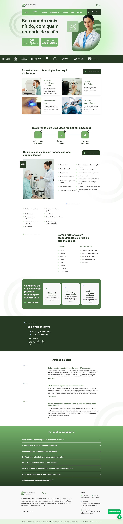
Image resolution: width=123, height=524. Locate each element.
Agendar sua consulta (93, 71)
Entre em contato (94, 12)
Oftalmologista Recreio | (33, 521)
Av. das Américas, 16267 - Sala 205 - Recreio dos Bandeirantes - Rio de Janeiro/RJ (91, 505)
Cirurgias (65, 12)
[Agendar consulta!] (119, 517)
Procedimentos (54, 12)
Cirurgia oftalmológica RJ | (58, 521)
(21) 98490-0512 (85, 497)
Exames (44, 12)
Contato (79, 12)
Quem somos (35, 12)
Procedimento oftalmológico (71, 521)
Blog (72, 12)
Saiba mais (51, 378)
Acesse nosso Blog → (27, 511)
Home (26, 12)
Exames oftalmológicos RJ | (45, 521)
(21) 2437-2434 (96, 497)
